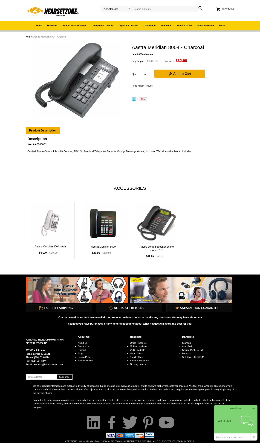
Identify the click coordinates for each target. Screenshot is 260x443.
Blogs (81, 353)
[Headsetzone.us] (53, 11)
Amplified (187, 346)
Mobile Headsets (138, 346)
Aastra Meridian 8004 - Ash (50, 246)
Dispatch (186, 353)
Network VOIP (184, 25)
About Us (83, 336)
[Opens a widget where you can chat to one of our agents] (236, 423)
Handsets (166, 25)
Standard (186, 343)
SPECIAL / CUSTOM (193, 357)
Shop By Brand (205, 25)
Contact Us (83, 346)
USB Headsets (137, 350)
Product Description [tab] (42, 130)
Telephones (149, 25)
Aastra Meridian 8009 (103, 246)
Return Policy (85, 357)
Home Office (136, 353)
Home (39, 25)
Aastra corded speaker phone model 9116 (157, 248)
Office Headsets (138, 343)
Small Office (136, 357)
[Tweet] (134, 100)
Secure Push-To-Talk (193, 350)
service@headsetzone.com (48, 364)
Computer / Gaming (103, 25)
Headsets (52, 25)
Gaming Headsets (139, 364)
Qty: (134, 74)
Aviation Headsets (139, 360)
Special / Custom (128, 25)
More (222, 25)
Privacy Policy (85, 360)
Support (82, 350)
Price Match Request (142, 85)
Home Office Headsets (74, 25)
